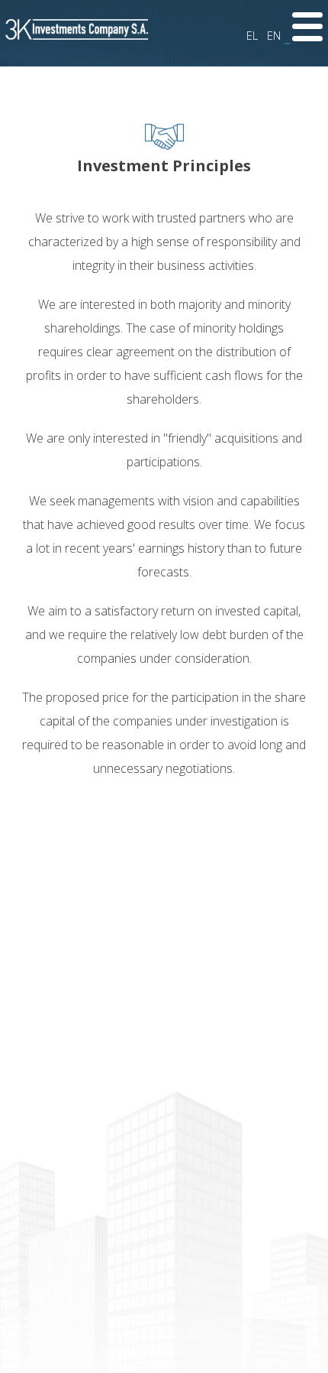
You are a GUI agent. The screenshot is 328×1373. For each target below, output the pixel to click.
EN (274, 35)
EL (252, 35)
